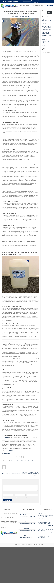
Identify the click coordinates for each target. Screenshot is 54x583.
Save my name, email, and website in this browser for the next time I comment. (17, 497)
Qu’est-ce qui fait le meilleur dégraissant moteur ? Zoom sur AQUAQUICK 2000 (47, 26)
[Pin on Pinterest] (22, 457)
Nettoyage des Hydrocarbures (32, 460)
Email (16, 492)
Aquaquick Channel (25, 16)
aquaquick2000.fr (10, 450)
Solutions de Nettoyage (13, 460)
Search (43, 10)
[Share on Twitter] (18, 457)
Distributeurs (37, 5)
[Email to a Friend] (20, 457)
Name (4, 492)
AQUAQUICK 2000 (22, 5)
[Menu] (1, 2)
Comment (5, 483)
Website (28, 492)
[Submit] (30, 1)
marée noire (20, 461)
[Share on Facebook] (16, 457)
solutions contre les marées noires (28, 461)
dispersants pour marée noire (14, 461)
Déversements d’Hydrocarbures (22, 460)
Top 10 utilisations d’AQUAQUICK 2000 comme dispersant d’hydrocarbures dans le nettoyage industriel (30, 474)
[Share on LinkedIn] (24, 457)
